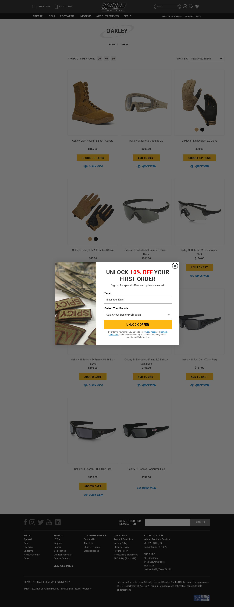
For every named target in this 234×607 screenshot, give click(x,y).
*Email (107, 293)
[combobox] (136, 315)
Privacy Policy (150, 332)
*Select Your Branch (116, 308)
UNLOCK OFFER (137, 325)
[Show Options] (168, 315)
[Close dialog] (175, 266)
